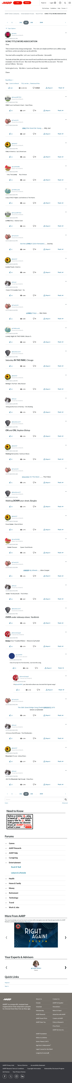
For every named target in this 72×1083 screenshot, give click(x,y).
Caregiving (13, 858)
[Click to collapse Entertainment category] (7, 863)
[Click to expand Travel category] (7, 903)
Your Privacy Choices (19, 1072)
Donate (38, 1003)
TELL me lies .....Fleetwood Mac (30, 83)
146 (20, 22)
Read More (9, 80)
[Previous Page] (7, 22)
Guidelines (53, 8)
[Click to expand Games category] (7, 843)
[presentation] (6, 937)
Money (11, 888)
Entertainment (15, 862)
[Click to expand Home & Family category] (7, 883)
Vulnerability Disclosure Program (54, 1068)
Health (11, 878)
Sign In (7, 986)
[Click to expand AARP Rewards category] (7, 848)
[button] (65, 3)
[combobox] (36, 799)
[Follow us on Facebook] (5, 1076)
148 (31, 22)
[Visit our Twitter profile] (11, 1076)
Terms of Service (22, 1065)
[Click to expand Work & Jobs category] (7, 907)
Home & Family (15, 883)
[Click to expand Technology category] (7, 898)
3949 (41, 22)
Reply (60, 88)
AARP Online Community (12, 13)
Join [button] (18, 2)
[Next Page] (65, 22)
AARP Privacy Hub (8, 1065)
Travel (11, 902)
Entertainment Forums (27, 13)
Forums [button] (64, 8)
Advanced (65, 803)
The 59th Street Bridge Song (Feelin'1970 (36, 707)
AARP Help (13, 853)
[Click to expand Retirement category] (7, 893)
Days (31, 313)
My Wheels (30, 570)
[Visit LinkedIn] (22, 1076)
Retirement (13, 893)
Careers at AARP (58, 1018)
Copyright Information (34, 1068)
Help (60, 2)
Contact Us (56, 999)
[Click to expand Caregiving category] (7, 858)
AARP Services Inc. (58, 1030)
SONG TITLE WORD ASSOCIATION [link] (55, 13)
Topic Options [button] (12, 28)
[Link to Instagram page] (16, 1076)
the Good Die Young (31, 128)
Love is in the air (14, 83)
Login (51, 3)
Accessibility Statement (38, 1065)
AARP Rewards (15, 848)
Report (50, 88)
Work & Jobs (14, 907)
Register (43, 2)
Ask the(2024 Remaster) (32, 244)
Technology (13, 898)
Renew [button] (27, 2)
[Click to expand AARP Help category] (7, 853)
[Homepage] (7, 2)
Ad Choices (6, 1072)
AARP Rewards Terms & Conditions (13, 1068)
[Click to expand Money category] (7, 888)
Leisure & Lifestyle (18, 873)
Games (11, 843)
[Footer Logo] (14, 999)
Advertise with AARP (59, 1014)
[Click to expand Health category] (7, 878)
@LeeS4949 (18, 684)
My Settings (45, 8)
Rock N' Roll (39, 13)
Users (6, 803)
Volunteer (39, 1006)
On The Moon (30, 477)
